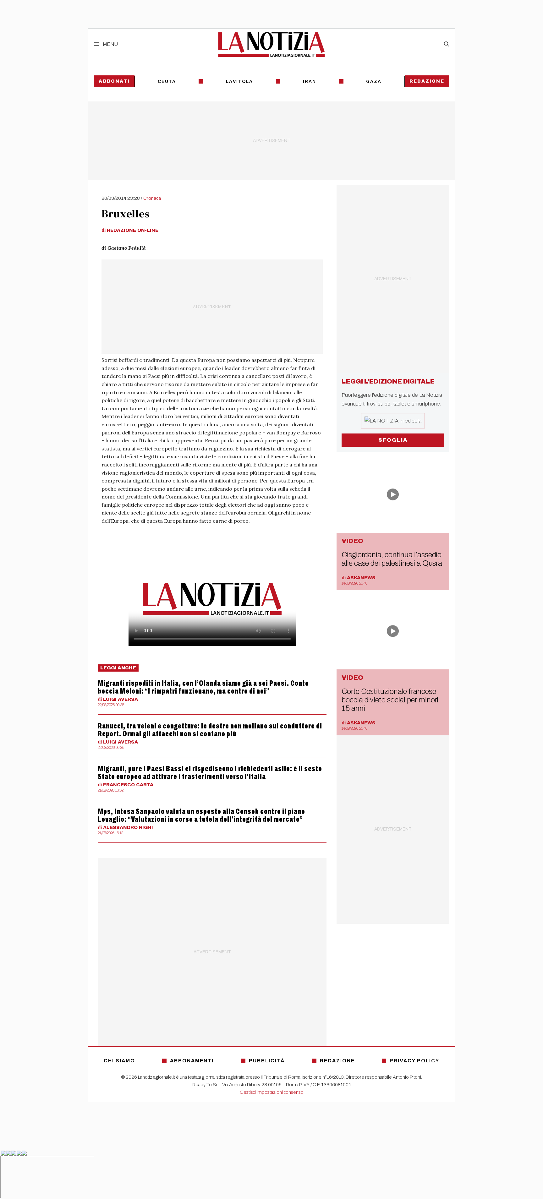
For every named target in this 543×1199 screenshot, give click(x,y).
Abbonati (114, 81)
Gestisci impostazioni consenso (272, 1092)
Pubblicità (267, 1060)
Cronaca (152, 198)
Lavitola (239, 81)
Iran (309, 81)
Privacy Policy (414, 1060)
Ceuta (167, 81)
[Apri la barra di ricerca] (446, 44)
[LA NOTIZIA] (271, 44)
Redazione (426, 81)
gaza (373, 81)
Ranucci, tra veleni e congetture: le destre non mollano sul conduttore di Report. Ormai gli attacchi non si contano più (210, 730)
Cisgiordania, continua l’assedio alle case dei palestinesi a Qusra (392, 559)
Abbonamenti (192, 1060)
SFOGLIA (393, 440)
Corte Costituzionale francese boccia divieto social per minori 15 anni (390, 699)
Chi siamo (119, 1060)
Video (352, 540)
